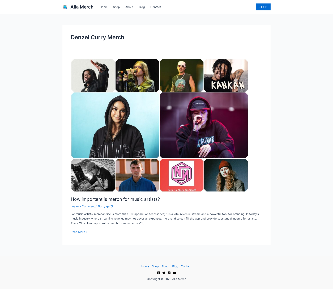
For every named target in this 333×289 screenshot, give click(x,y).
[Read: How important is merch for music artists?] (159, 125)
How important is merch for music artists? (115, 199)
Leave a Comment (83, 206)
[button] (263, 6)
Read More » (79, 232)
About (129, 7)
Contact (155, 7)
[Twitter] (163, 272)
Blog (142, 7)
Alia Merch (81, 7)
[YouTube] (174, 272)
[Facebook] (158, 272)
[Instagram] (169, 272)
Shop (116, 7)
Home (104, 7)
